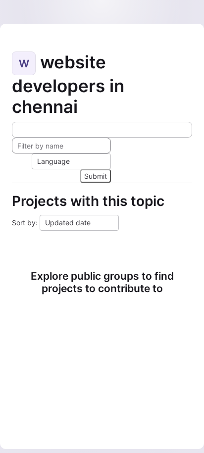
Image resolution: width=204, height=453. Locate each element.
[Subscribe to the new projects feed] (102, 130)
